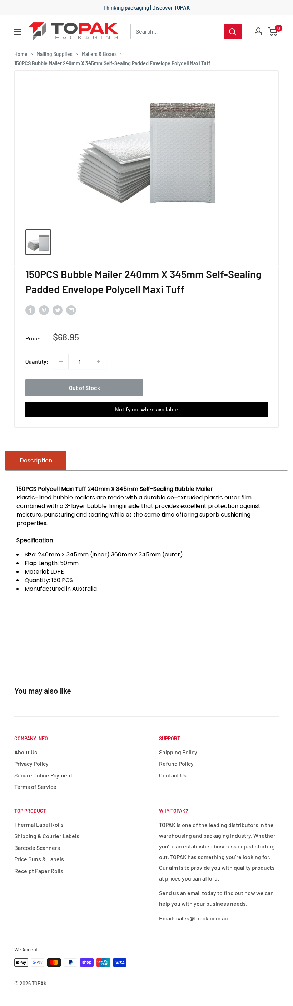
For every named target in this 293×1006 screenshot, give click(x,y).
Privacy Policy (31, 763)
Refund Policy (176, 763)
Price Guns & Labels (39, 859)
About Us (25, 752)
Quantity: (37, 361)
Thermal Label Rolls (39, 824)
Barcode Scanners (37, 847)
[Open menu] (17, 32)
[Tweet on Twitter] (58, 309)
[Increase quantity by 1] (98, 361)
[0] (272, 31)
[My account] (258, 31)
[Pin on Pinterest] (44, 309)
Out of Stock (84, 387)
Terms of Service (35, 786)
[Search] (233, 31)
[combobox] (177, 31)
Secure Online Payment (43, 775)
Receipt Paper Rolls (38, 870)
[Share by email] (71, 309)
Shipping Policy (178, 752)
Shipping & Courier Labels (46, 835)
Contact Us (173, 775)
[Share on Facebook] (30, 309)
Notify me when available (146, 409)
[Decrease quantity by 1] (60, 361)
